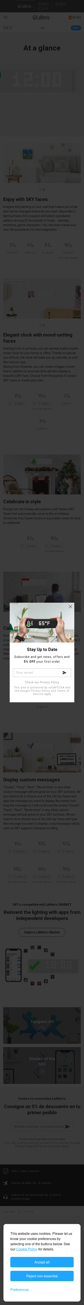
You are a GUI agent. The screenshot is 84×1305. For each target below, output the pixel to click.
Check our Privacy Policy (42, 682)
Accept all (42, 1262)
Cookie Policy (26, 1249)
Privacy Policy (40, 690)
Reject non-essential (42, 1275)
